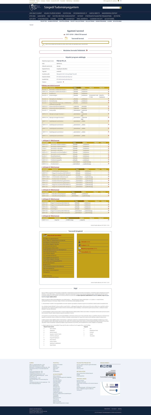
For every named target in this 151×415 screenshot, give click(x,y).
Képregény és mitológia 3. (56, 99)
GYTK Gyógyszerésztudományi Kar (51, 257)
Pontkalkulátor (56, 371)
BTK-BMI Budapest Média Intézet (50, 247)
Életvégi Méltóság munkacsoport (64, 16)
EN (120, 0)
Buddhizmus (52, 93)
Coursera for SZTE (55, 0)
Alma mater (41, 16)
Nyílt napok (55, 368)
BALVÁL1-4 (45, 101)
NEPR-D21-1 (45, 106)
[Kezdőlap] (35, 7)
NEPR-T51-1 (45, 173)
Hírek (54, 369)
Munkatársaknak (101, 21)
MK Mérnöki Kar (46, 264)
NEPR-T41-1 (45, 175)
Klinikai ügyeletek (80, 375)
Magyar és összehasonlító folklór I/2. (61, 184)
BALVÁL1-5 (45, 95)
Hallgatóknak (90, 21)
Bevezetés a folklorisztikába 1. (59, 144)
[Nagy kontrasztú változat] (118, 0)
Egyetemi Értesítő (57, 401)
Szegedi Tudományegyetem (61, 7)
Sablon (83, 87)
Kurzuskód (45, 87)
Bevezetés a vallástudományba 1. (58, 89)
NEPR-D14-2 (45, 117)
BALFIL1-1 (44, 156)
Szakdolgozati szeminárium (56, 121)
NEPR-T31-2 (45, 158)
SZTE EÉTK (32, 19)
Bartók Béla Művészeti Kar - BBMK (36, 365)
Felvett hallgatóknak (77, 21)
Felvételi (56, 362)
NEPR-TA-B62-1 (46, 177)
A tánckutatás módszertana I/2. (60, 177)
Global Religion (53, 95)
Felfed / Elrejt (87, 50)
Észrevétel (62, 0)
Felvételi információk (57, 364)
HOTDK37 (80, 16)
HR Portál (117, 16)
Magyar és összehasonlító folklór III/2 (60, 210)
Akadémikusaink (56, 388)
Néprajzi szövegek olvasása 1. (57, 114)
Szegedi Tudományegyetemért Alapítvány (62, 377)
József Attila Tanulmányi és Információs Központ (87, 383)
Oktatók (85, 242)
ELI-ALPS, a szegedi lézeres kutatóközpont (62, 393)
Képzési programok (89, 248)
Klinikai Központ (53, 21)
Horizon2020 (79, 365)
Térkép (78, 385)
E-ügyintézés (56, 384)
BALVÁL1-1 (45, 102)
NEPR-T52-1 (45, 184)
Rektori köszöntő (57, 375)
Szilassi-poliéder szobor (52, 13)
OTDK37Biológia (43, 19)
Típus (74, 87)
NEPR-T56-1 (45, 210)
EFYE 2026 (32, 16)
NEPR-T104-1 (45, 195)
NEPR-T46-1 (45, 212)
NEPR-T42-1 (45, 186)
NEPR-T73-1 (45, 91)
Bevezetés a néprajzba (57, 148)
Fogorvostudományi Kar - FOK (36, 371)
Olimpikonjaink (56, 390)
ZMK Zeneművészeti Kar (48, 268)
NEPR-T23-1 (45, 182)
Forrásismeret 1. (55, 162)
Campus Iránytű (94, 13)
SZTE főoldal (32, 0)
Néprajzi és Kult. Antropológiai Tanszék (67, 74)
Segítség (120, 408)
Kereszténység (53, 101)
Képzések (55, 365)
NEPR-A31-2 (45, 154)
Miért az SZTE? (56, 367)
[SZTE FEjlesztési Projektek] (110, 388)
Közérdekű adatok (33, 2)
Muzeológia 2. (54, 207)
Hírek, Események (82, 19)
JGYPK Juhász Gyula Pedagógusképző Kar (52, 260)
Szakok (85, 245)
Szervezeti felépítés (57, 380)
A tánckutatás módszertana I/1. (60, 171)
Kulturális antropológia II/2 (59, 195)
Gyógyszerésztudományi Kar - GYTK (37, 374)
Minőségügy (55, 394)
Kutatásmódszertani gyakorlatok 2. (61, 180)
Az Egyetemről (109, 19)
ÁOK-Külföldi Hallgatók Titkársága (51, 244)
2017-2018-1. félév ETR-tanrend (76, 34)
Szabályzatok (56, 396)
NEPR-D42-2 (45, 208)
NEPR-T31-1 (45, 160)
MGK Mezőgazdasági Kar (49, 262)
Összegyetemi (46, 272)
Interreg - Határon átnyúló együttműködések (86, 364)
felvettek (44, 21)
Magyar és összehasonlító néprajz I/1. (61, 175)
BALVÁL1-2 (45, 93)
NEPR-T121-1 (45, 220)
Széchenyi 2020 (80, 368)
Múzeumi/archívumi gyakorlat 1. (57, 106)
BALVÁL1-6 (45, 99)
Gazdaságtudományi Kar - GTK (36, 372)
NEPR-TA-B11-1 (46, 179)
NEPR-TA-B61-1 (46, 171)
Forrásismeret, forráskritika (59, 179)
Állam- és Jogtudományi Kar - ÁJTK (37, 364)
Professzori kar (56, 386)
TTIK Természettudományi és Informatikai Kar (53, 266)
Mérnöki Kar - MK (33, 376)
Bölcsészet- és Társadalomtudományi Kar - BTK (39, 367)
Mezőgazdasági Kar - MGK (34, 378)
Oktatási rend (117, 21)
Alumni (109, 21)
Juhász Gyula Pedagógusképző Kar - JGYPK (38, 375)
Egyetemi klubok (80, 380)
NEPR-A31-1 (45, 152)
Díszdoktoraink (56, 389)
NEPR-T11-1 (45, 162)
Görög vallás (52, 110)
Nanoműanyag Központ (109, 13)
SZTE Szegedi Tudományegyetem (51, 270)
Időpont (91, 87)
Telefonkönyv (69, 0)
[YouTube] (104, 366)
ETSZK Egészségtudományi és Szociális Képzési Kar (54, 249)
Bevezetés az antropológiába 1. (59, 152)
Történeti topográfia (56, 158)
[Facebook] (101, 366)
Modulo (48, 0)
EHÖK (78, 384)
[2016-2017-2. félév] (64, 34)
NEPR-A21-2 (45, 144)
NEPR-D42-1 (45, 207)
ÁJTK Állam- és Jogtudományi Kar (50, 238)
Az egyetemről (58, 374)
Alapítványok (56, 385)
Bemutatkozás (56, 378)
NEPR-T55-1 (45, 203)
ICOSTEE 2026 (67, 13)
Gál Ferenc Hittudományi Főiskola (51, 277)
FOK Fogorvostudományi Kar (49, 251)
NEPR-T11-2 (45, 164)
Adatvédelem (76, 0)
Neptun (38, 0)
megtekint (59, 82)
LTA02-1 (44, 150)
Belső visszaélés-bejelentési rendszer (61, 402)
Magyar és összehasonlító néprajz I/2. (61, 186)
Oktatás (60, 19)
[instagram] (110, 366)
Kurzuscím (52, 87)
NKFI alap (79, 367)
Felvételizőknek (64, 21)
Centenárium (56, 398)
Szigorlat (57, 220)
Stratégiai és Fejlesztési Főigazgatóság (98, 16)
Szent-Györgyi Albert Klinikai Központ (85, 373)
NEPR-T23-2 (45, 180)
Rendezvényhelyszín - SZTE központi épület (86, 387)
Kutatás (53, 19)
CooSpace (43, 0)
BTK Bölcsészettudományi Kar (64, 76)
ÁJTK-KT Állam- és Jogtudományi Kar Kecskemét (54, 240)
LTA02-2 (44, 148)
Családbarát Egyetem (57, 392)
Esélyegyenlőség (56, 382)
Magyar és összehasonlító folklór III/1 (60, 203)
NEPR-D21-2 (45, 108)
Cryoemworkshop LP (80, 13)
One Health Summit (35, 13)
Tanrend (31, 24)
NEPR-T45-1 (45, 205)
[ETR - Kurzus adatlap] (108, 89)
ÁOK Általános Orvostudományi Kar (51, 242)
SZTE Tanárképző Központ (35, 383)
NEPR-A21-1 (45, 146)
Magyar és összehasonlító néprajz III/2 (60, 212)
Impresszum (114, 408)
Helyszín (101, 87)
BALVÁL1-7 (45, 110)
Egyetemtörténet (57, 397)
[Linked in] (107, 366)
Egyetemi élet (70, 19)
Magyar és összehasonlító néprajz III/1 (60, 205)
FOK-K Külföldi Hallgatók (49, 253)
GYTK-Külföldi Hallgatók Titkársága (51, 259)
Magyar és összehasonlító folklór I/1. (61, 173)
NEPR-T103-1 (45, 193)
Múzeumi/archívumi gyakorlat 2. (57, 108)
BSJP (49, 16)
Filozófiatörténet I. (56, 156)
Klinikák (78, 374)
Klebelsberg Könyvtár (81, 381)
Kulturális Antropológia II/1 (59, 193)
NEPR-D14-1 (45, 114)
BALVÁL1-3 (45, 89)
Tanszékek (86, 252)
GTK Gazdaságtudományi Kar (49, 255)
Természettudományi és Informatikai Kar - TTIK (39, 382)
